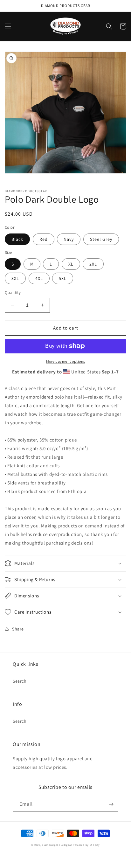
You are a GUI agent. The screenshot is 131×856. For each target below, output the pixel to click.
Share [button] (18, 629)
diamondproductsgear (57, 844)
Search (20, 681)
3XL (15, 278)
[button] (8, 26)
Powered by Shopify (86, 844)
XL (70, 264)
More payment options (65, 361)
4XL (39, 278)
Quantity (13, 292)
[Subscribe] (111, 804)
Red (43, 239)
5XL (62, 278)
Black (17, 239)
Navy (69, 239)
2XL (93, 264)
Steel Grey (101, 239)
